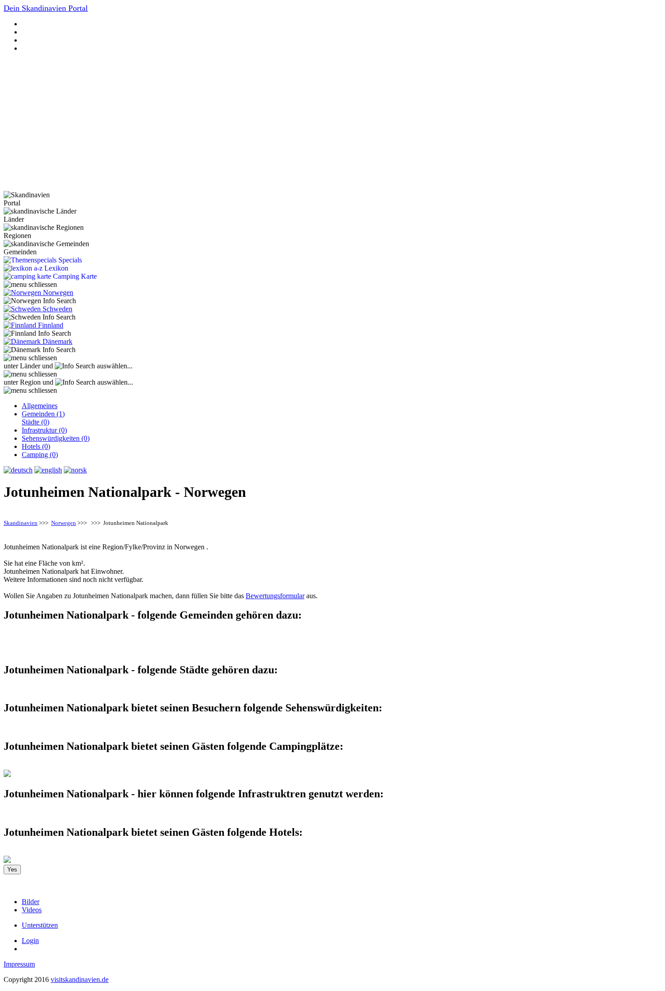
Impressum (19, 964)
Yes (12, 869)
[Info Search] (75, 366)
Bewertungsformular (275, 596)
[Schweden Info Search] (40, 317)
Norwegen (63, 522)
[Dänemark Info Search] (40, 350)
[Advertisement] (332, 123)
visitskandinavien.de (80, 979)
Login (30, 940)
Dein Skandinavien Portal (46, 8)
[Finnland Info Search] (37, 333)
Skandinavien (21, 522)
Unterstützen (40, 925)
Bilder (30, 901)
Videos (32, 910)
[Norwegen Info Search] (40, 301)
